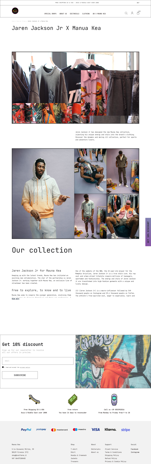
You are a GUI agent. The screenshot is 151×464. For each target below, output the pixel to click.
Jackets (74, 458)
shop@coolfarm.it (19, 455)
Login (132, 13)
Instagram (135, 452)
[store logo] (22, 10)
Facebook (134, 449)
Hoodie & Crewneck (78, 455)
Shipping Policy (112, 455)
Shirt (73, 452)
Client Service (111, 449)
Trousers (74, 462)
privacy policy (25, 367)
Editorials (95, 449)
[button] (138, 3)
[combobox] (114, 21)
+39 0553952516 (117, 410)
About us (95, 452)
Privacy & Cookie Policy (115, 462)
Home (13, 21)
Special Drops (22, 21)
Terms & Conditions (113, 452)
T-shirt (74, 449)
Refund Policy (111, 458)
